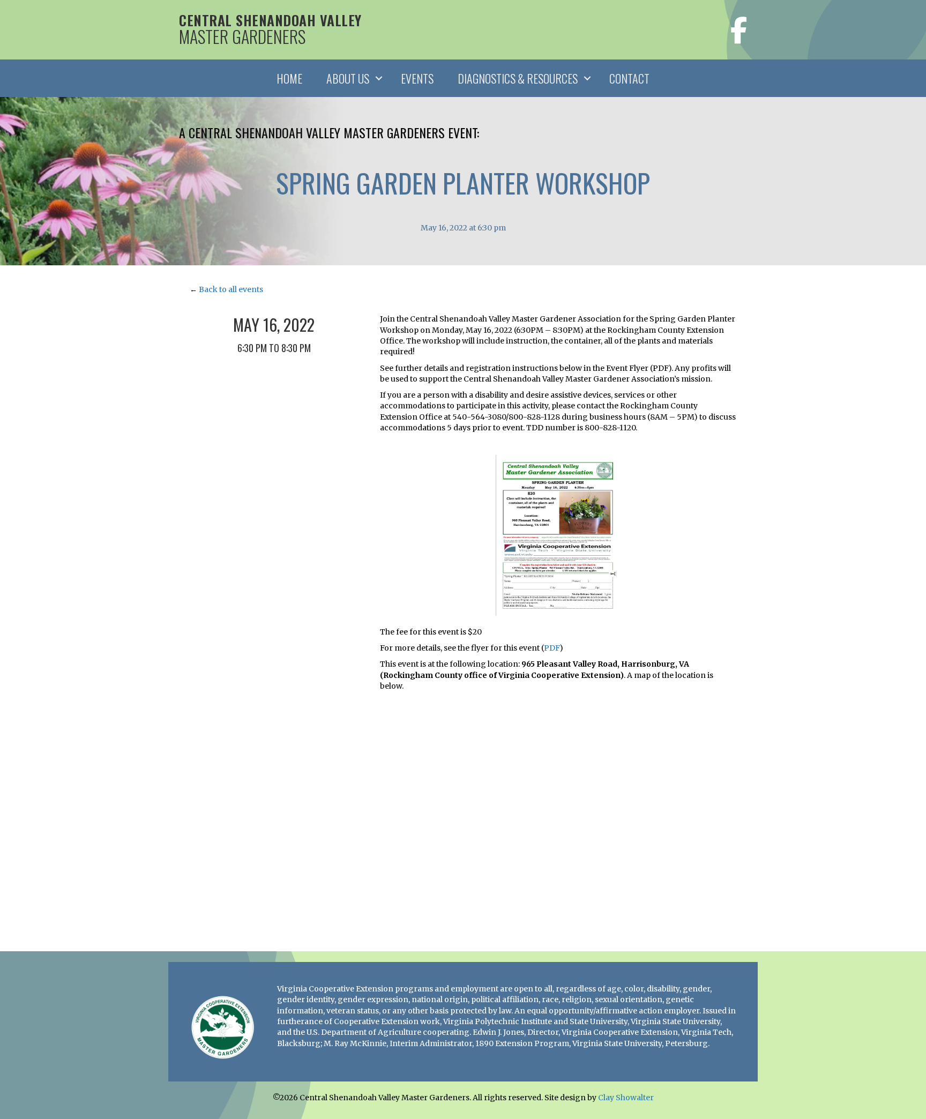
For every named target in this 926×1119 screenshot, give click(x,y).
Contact (629, 78)
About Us (347, 78)
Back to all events (231, 289)
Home (289, 78)
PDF (551, 648)
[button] (379, 78)
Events (417, 78)
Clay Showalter (626, 1097)
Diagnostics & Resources (518, 78)
